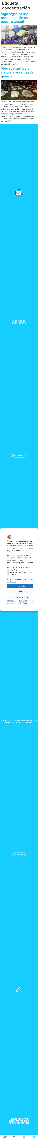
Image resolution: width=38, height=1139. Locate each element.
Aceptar (22, 586)
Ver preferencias (22, 597)
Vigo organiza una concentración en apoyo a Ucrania (15, 18)
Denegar (22, 591)
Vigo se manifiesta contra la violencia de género (17, 72)
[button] (24, 1137)
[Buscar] (14, 1137)
